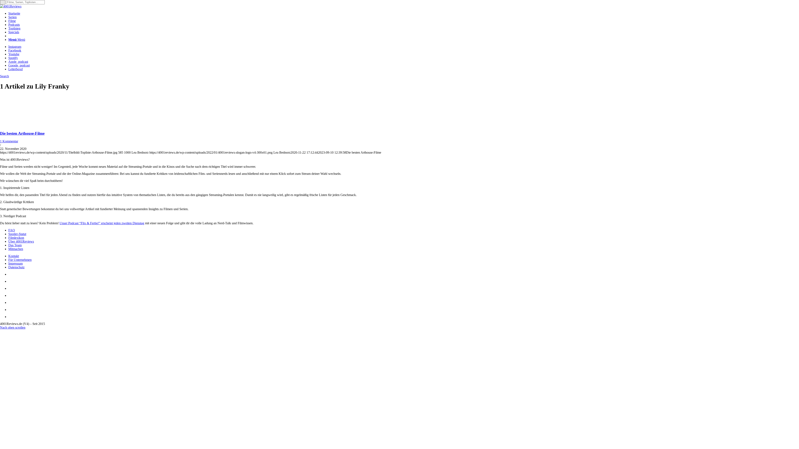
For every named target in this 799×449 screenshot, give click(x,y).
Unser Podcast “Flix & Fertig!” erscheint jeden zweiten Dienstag (102, 223)
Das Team (15, 245)
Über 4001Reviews (21, 241)
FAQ (11, 230)
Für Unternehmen (20, 260)
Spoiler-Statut (17, 234)
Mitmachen (15, 249)
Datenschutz (16, 267)
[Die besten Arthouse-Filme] (27, 125)
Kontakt (13, 256)
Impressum (15, 263)
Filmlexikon (16, 237)
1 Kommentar (9, 141)
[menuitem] (403, 13)
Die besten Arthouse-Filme (22, 133)
